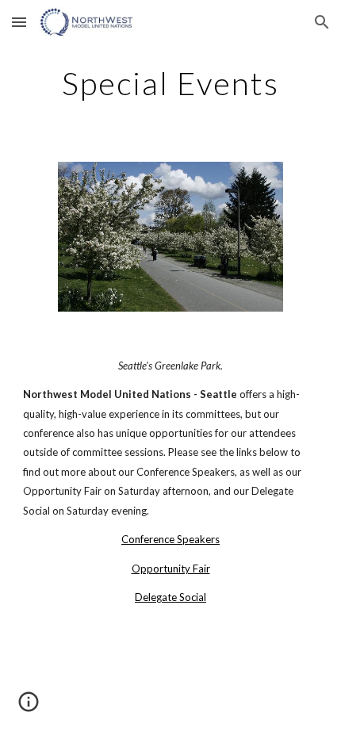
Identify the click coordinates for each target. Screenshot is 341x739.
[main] (171, 83)
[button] (19, 22)
